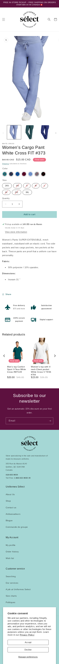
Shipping (5, 163)
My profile (10, 545)
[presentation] (4, 355)
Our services (12, 583)
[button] (3, 19)
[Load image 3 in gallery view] (45, 132)
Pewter (36, 174)
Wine (23, 174)
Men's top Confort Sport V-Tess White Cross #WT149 (16, 369)
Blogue (9, 520)
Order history (12, 551)
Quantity (6, 198)
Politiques (10, 602)
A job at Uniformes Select (18, 589)
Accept (28, 642)
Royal (17, 174)
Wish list (10, 558)
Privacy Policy (27, 635)
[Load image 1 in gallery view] (14, 132)
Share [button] (8, 294)
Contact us (11, 507)
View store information (16, 232)
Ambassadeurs (13, 514)
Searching (11, 576)
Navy (11, 174)
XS (17, 185)
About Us (10, 494)
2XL (16, 191)
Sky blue (30, 174)
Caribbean (4, 174)
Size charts (11, 596)
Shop (8, 501)
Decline (28, 649)
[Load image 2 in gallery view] (29, 132)
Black (43, 174)
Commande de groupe (17, 527)
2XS (7, 185)
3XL (27, 191)
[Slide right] (56, 133)
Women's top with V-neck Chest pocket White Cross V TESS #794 (41, 371)
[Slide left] (3, 133)
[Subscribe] (50, 420)
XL (6, 191)
